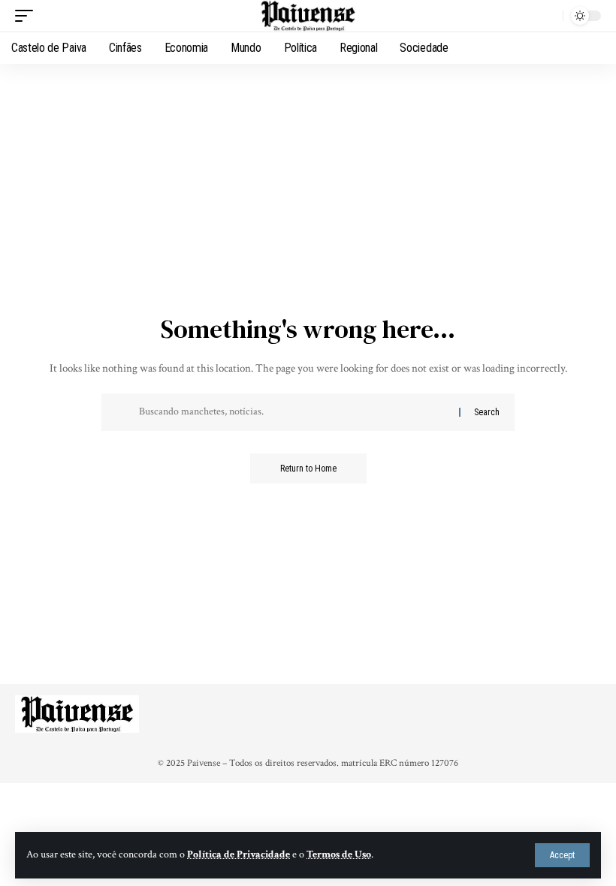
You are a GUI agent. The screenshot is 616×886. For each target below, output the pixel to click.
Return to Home (308, 468)
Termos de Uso (338, 854)
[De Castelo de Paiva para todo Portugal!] (308, 16)
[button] (562, 855)
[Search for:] (293, 412)
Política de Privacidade (238, 854)
